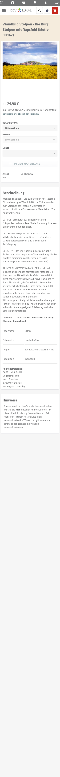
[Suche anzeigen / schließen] (39, 10)
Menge (6, 148)
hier (18, 409)
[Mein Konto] (47, 10)
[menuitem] (4, 10)
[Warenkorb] (55, 10)
